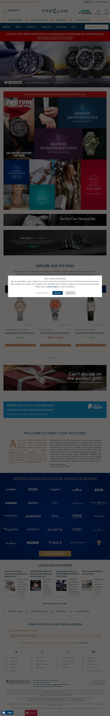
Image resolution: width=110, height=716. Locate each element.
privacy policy (52, 287)
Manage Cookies (42, 293)
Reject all (70, 293)
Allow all (58, 293)
